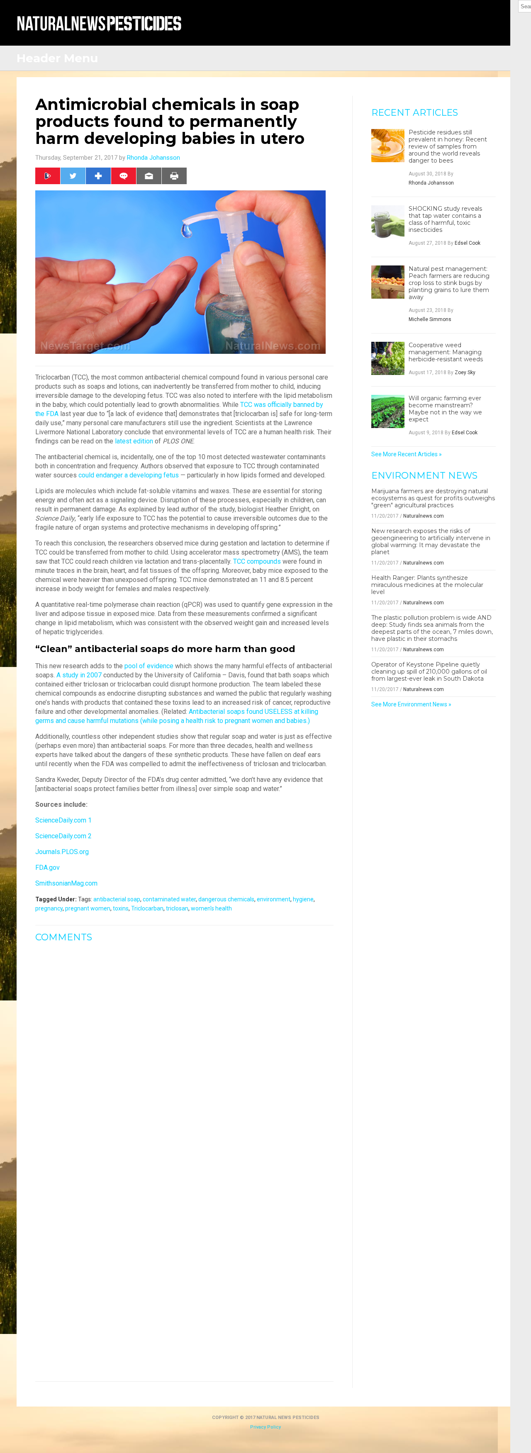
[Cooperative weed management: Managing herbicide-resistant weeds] (387, 358)
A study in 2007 (79, 675)
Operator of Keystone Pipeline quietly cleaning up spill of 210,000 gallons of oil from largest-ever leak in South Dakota (429, 671)
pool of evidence (148, 666)
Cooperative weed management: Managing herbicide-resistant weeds (446, 352)
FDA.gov (47, 867)
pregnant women (87, 908)
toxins (121, 908)
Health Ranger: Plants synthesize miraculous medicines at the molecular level (427, 585)
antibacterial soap (116, 899)
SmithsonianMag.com (66, 883)
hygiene (303, 899)
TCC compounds (257, 561)
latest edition (134, 441)
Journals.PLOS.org (62, 852)
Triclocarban (147, 908)
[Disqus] (184, 1053)
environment (273, 899)
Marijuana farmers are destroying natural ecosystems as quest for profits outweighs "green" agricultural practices (433, 498)
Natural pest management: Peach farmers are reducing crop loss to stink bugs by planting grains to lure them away (449, 283)
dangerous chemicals (226, 899)
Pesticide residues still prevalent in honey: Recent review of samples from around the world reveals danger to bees (448, 146)
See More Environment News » (411, 704)
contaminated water (169, 899)
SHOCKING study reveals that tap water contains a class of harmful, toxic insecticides (445, 219)
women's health (211, 908)
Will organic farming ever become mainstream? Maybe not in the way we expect (445, 409)
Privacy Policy (265, 1427)
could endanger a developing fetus (128, 475)
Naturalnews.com (423, 516)
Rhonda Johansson (153, 157)
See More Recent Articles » (406, 454)
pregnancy (49, 908)
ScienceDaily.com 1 (63, 820)
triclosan (177, 908)
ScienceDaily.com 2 (63, 836)
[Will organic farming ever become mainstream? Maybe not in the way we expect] (387, 411)
